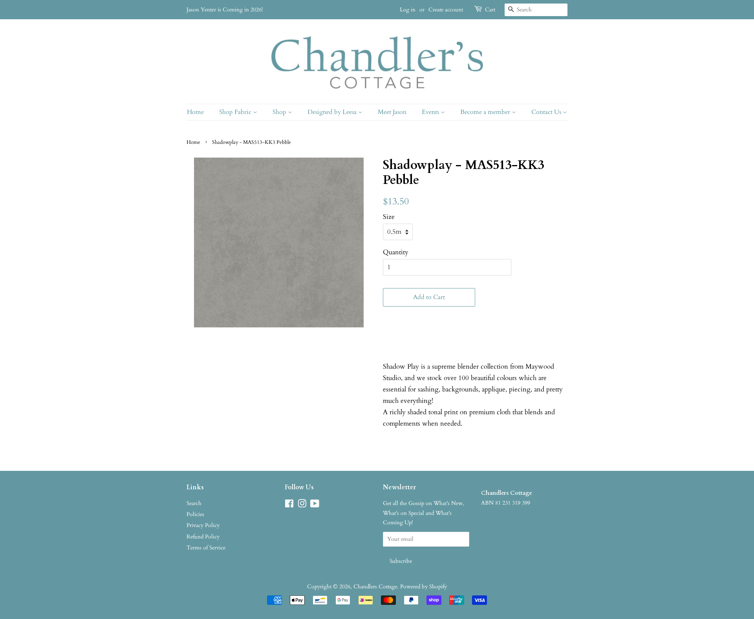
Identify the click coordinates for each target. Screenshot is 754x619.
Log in (407, 9)
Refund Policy (203, 536)
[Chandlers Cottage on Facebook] (289, 505)
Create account (445, 9)
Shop (280, 112)
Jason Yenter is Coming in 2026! (225, 9)
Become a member (486, 112)
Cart (490, 9)
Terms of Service (206, 547)
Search (194, 503)
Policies (195, 514)
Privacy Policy (203, 525)
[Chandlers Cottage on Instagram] (302, 505)
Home (195, 112)
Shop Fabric (236, 112)
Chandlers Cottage (375, 586)
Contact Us (547, 112)
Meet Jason (392, 112)
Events (431, 112)
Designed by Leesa (332, 112)
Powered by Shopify (423, 586)
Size (389, 216)
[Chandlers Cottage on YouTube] (314, 505)
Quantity (395, 252)
